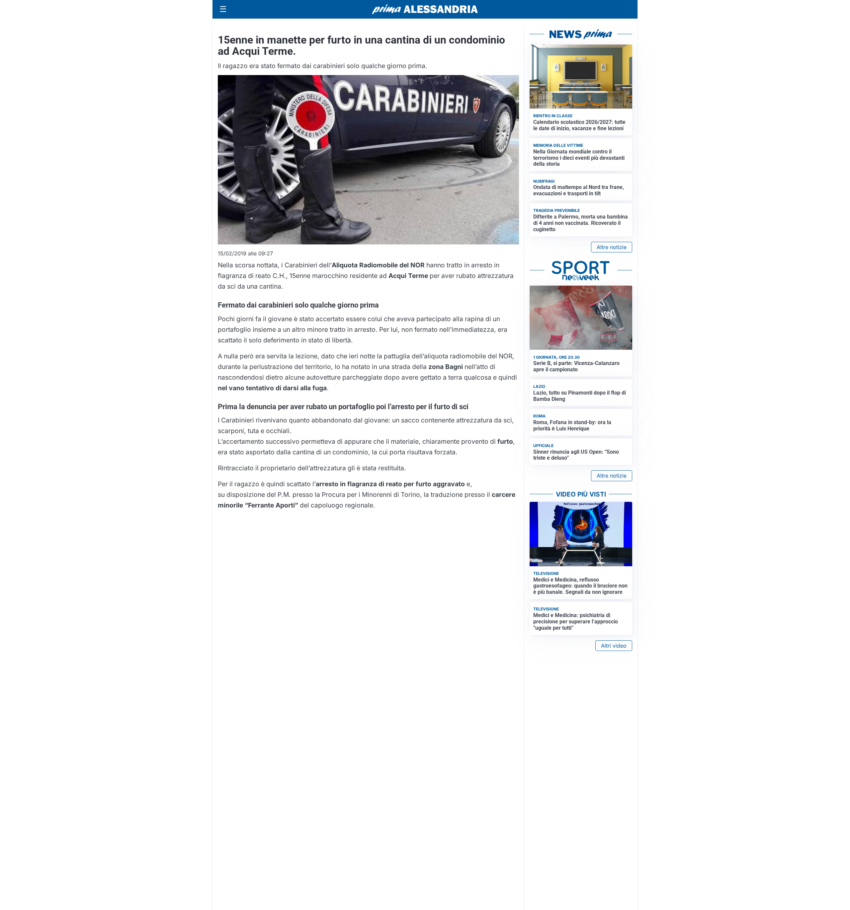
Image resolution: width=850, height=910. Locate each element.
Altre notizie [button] (612, 247)
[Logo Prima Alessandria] (425, 9)
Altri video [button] (614, 645)
